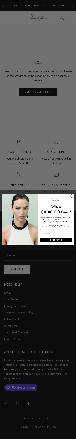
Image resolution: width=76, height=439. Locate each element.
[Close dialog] (71, 196)
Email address (44, 230)
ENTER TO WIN (56, 240)
